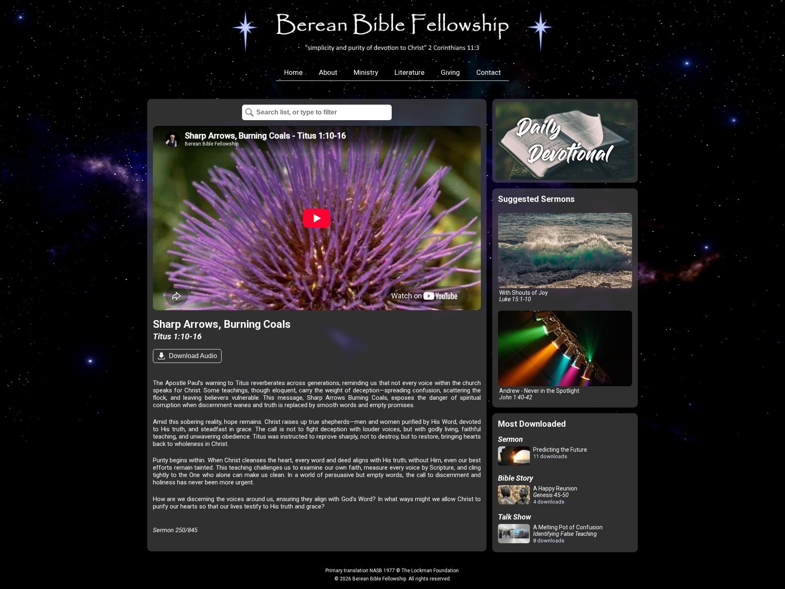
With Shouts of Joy (523, 295)
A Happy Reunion (554, 495)
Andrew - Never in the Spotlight (538, 394)
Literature (409, 72)
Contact (488, 72)
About (328, 72)
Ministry (366, 72)
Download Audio (192, 355)
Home (293, 72)
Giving (450, 72)
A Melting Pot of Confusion (567, 534)
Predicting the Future (559, 452)
